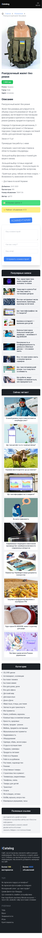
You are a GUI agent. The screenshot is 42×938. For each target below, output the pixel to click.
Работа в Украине (10, 756)
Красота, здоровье (11, 721)
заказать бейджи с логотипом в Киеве (17, 830)
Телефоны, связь (10, 780)
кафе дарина (7, 822)
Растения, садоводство (13, 763)
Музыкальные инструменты (15, 732)
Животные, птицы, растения (15, 704)
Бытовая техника (10, 680)
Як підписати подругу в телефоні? (15, 882)
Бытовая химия (9, 683)
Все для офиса (9, 690)
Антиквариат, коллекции (13, 676)
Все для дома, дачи (11, 686)
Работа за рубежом (11, 759)
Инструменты (9, 711)
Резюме (6, 766)
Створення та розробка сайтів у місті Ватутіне (19, 820)
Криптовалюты (8, 922)
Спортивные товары (11, 770)
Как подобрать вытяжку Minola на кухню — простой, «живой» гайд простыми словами (19, 899)
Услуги (6, 791)
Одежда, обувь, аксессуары (15, 742)
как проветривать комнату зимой (15, 825)
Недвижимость (9, 735)
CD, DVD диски (9, 673)
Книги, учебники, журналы (14, 714)
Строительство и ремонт (13, 773)
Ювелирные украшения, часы (15, 801)
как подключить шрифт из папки (14, 817)
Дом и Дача (8, 700)
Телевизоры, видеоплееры (14, 777)
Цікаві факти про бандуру (12, 892)
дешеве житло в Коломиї (12, 827)
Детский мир (8, 693)
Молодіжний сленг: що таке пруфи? (16, 888)
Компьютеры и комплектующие (16, 718)
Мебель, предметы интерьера (15, 728)
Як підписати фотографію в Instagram (16, 885)
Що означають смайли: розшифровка (17, 895)
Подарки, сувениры (11, 749)
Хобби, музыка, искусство (14, 797)
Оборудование (9, 738)
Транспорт (7, 787)
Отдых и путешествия (12, 745)
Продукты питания (11, 752)
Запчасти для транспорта (14, 707)
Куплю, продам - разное (13, 725)
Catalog (5, 4)
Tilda (3, 910)
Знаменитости (7, 916)
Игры (4, 919)
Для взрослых (9, 697)
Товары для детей (10, 784)
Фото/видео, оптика (11, 794)
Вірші (4, 913)
